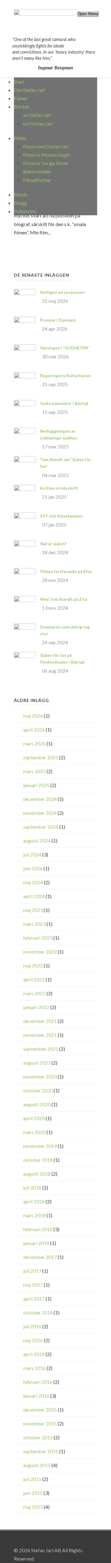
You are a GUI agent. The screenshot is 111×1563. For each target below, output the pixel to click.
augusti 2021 (37, 1063)
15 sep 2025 (55, 412)
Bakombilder (37, 171)
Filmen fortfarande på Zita (65, 571)
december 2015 (40, 1409)
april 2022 (34, 979)
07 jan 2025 (54, 524)
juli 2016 (32, 1326)
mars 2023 (34, 924)
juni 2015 (33, 1493)
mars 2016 (34, 1368)
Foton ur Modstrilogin (46, 155)
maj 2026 (33, 716)
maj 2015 (33, 1507)
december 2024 (40, 799)
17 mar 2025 (55, 446)
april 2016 (34, 1354)
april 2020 (34, 1118)
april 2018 (34, 1201)
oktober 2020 (38, 1090)
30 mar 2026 (55, 356)
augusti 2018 (37, 1174)
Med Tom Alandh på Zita (63, 599)
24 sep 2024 (55, 642)
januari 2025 (36, 785)
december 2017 (40, 1257)
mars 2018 (34, 1215)
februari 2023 (37, 938)
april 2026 (34, 729)
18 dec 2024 (55, 552)
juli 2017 (32, 1271)
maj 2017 (33, 1285)
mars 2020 (34, 1132)
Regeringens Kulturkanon (65, 375)
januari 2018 (36, 1243)
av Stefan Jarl (37, 115)
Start (19, 82)
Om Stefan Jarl (29, 90)
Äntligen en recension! (62, 292)
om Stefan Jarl (38, 123)
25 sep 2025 (55, 384)
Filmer (20, 98)
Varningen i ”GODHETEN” (64, 347)
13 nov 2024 (55, 608)
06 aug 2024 (55, 671)
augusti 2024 (37, 840)
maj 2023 (33, 910)
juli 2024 (32, 854)
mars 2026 (34, 743)
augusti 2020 (37, 1104)
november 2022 (40, 952)
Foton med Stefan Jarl (46, 146)
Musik (20, 194)
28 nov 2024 (55, 580)
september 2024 (40, 827)
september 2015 (40, 1451)
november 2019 (40, 1146)
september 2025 (40, 757)
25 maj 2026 (55, 301)
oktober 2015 (38, 1437)
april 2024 (34, 896)
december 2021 (40, 1021)
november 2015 (40, 1423)
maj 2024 (33, 882)
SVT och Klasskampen (61, 515)
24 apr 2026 (55, 329)
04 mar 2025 (55, 475)
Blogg (20, 203)
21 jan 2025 (54, 497)
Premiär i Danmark (58, 320)
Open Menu (87, 13)
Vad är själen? (53, 543)
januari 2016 (36, 1396)
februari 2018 (37, 1229)
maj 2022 (33, 965)
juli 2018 (32, 1187)
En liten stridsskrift (59, 488)
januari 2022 (36, 1007)
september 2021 (40, 1049)
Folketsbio (25, 211)
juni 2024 (33, 868)
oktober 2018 (38, 1160)
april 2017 (34, 1298)
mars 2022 (34, 993)
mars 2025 (34, 771)
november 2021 (40, 1035)
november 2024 (40, 813)
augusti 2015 (37, 1465)
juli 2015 (32, 1479)
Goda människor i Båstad (64, 403)
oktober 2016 (38, 1312)
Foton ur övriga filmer (46, 163)
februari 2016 (37, 1382)
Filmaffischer (37, 180)
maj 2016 (33, 1340)
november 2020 (40, 1076)
